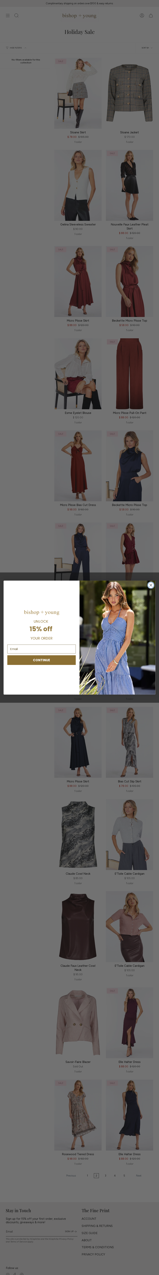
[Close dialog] (151, 585)
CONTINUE (41, 660)
